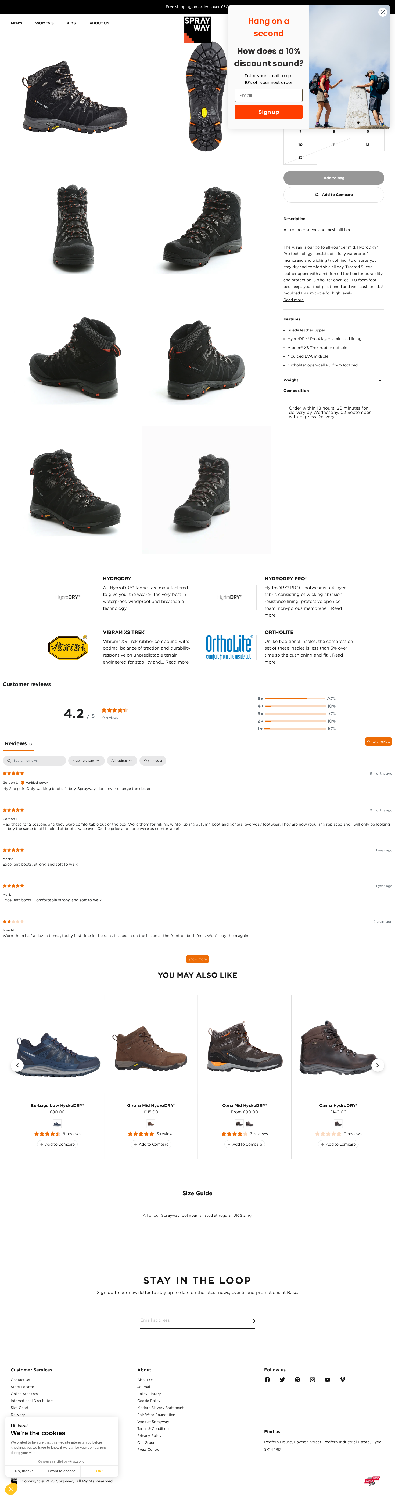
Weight (290, 380)
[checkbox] (152, 761)
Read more (293, 300)
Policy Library (149, 1394)
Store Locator (22, 1387)
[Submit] (252, 1320)
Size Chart (19, 1408)
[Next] (377, 1065)
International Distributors (32, 1401)
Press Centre (148, 1450)
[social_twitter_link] (282, 1381)
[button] (11, 1488)
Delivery (18, 1415)
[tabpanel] (197, 862)
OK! (99, 1471)
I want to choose (62, 1471)
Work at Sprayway (153, 1422)
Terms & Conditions (153, 1429)
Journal (143, 1387)
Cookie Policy (148, 1401)
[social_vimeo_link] (342, 1381)
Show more (197, 959)
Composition (296, 390)
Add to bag (334, 178)
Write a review (378, 741)
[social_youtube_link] (327, 1381)
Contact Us (20, 1380)
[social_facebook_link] (267, 1381)
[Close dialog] (382, 12)
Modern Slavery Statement (160, 1408)
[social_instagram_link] (312, 1381)
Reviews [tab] (18, 743)
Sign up (268, 112)
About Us (145, 1380)
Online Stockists (24, 1394)
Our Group (146, 1443)
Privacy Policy (149, 1436)
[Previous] (17, 1065)
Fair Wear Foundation (156, 1415)
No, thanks (24, 1471)
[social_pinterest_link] (297, 1381)
